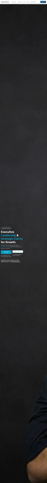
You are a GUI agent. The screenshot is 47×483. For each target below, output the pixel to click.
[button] (43, 2)
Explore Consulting (17, 251)
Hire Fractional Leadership (6, 252)
